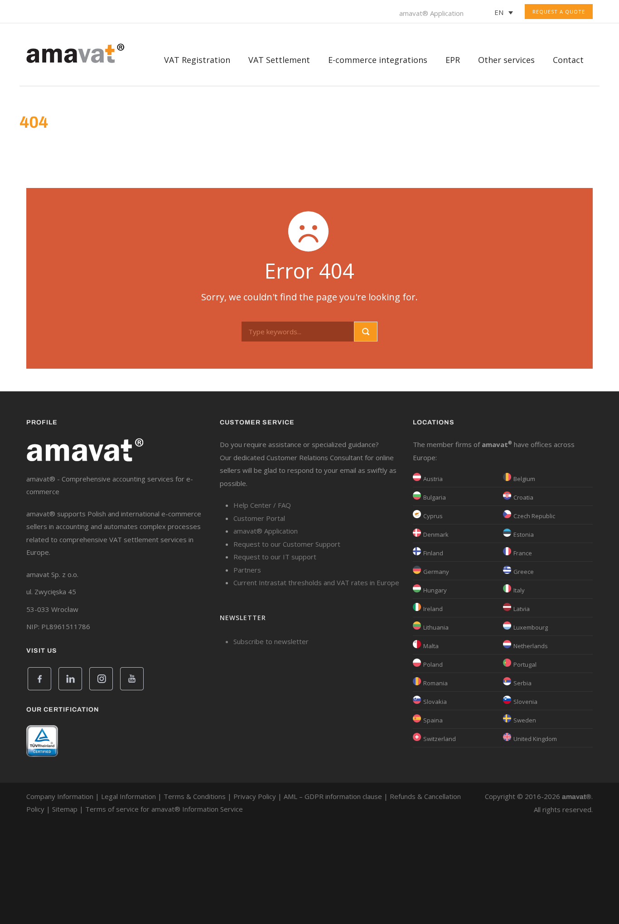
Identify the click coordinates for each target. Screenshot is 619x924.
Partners (247, 569)
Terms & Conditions (195, 796)
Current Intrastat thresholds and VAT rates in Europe (316, 582)
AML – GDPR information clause (333, 796)
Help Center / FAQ (262, 505)
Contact (568, 59)
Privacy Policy (254, 796)
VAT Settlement (279, 59)
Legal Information (128, 796)
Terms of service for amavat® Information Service (164, 808)
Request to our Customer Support (286, 544)
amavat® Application (431, 13)
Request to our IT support (274, 556)
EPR (452, 59)
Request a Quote (558, 11)
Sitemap (64, 808)
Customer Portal (259, 518)
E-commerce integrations (377, 59)
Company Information (59, 796)
